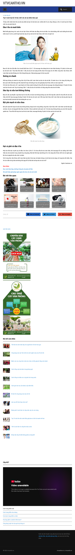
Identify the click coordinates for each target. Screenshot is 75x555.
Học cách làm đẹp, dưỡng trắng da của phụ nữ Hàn (18, 169)
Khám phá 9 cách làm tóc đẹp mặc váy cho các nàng (25, 410)
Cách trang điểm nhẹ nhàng (10, 512)
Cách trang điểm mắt (8, 508)
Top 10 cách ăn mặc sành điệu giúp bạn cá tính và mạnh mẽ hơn (27, 418)
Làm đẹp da (7, 15)
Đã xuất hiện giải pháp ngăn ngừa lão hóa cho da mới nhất (20, 172)
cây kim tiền (42, 536)
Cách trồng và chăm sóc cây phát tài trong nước (23, 377)
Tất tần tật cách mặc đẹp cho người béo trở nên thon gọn (26, 344)
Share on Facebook (34, 214)
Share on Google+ (66, 214)
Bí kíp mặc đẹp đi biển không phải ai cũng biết (23, 435)
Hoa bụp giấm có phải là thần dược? (12, 519)
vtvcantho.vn (14, 3)
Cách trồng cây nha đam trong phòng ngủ (22, 369)
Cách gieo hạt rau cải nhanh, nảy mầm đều (22, 385)
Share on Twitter (50, 214)
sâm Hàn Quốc (7, 229)
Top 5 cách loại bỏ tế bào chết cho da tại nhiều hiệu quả (20, 18)
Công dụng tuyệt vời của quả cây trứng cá (13, 523)
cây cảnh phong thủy (51, 536)
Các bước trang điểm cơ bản (10, 516)
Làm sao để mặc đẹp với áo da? (19, 402)
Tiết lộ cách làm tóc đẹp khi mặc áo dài (21, 426)
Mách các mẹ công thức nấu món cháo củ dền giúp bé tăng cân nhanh (29, 361)
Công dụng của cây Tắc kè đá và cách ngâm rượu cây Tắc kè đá (27, 353)
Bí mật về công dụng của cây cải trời (20, 394)
